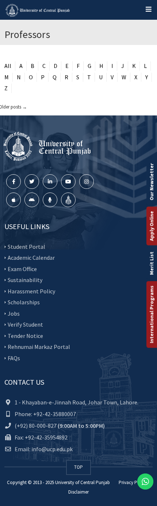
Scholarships (24, 302)
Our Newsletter (151, 181)
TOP (78, 467)
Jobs (14, 313)
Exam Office (22, 268)
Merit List (151, 263)
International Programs (151, 314)
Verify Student (25, 324)
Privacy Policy (133, 482)
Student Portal (26, 246)
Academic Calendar (31, 257)
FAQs (14, 357)
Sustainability (25, 280)
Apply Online (151, 226)
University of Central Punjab (82, 482)
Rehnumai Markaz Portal (39, 346)
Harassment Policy (31, 290)
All (7, 65)
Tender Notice (25, 335)
